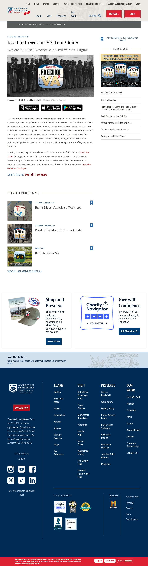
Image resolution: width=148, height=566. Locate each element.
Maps (56, 444)
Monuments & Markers (83, 416)
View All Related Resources (23, 271)
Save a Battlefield (106, 394)
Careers (130, 436)
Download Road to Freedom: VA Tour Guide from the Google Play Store (72, 107)
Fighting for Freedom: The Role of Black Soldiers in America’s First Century (119, 108)
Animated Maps (58, 400)
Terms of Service (130, 505)
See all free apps (36, 174)
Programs (131, 410)
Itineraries (82, 424)
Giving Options (21, 453)
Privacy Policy (132, 496)
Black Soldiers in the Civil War (114, 116)
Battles (57, 392)
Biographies (59, 415)
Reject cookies (125, 561)
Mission (130, 403)
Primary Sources (58, 436)
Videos (57, 428)
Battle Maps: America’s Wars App (58, 207)
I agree (99, 561)
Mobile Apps (34, 24)
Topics (57, 408)
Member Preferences (94, 4)
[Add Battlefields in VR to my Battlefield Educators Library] (91, 248)
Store (138, 4)
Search (93, 15)
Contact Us (132, 452)
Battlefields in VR (47, 253)
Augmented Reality (83, 452)
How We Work (133, 397)
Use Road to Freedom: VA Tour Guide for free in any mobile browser (29, 107)
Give (28, 4)
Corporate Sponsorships (133, 445)
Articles (57, 421)
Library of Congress (58, 100)
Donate (114, 14)
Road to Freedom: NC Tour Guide (58, 230)
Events (46, 4)
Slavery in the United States (113, 136)
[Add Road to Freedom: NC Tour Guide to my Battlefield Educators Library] (91, 225)
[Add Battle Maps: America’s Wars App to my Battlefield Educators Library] (91, 203)
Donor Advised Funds (108, 417)
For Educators (59, 453)
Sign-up (56, 4)
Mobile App (23, 37)
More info (110, 561)
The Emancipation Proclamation (115, 129)
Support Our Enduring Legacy (120, 4)
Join (132, 14)
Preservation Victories (107, 426)
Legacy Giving (108, 408)
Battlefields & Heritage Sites (83, 395)
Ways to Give (107, 401)
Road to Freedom (108, 100)
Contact (21, 458)
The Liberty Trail (84, 462)
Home (20, 10)
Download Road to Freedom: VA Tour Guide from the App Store (51, 107)
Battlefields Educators (73, 4)
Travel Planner (81, 407)
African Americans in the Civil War (116, 123)
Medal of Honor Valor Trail (84, 474)
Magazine (106, 464)
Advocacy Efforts (106, 436)
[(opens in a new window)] (10, 469)
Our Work (73, 14)
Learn (39, 15)
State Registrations (132, 517)
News (36, 4)
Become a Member (106, 446)
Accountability (134, 430)
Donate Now (21, 407)
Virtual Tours (81, 443)
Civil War (11, 37)
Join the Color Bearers (108, 456)
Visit (49, 15)
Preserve (61, 15)
